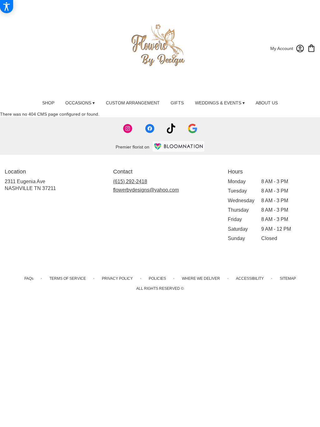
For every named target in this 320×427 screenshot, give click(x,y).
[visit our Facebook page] (150, 128)
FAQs (28, 278)
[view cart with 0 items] (311, 48)
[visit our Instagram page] (128, 128)
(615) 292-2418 (130, 181)
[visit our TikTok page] (171, 128)
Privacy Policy (117, 278)
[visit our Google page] (192, 128)
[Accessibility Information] (6, 6)
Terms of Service (67, 278)
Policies (157, 278)
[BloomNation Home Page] (178, 146)
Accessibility (250, 278)
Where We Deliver (201, 278)
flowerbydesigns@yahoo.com (146, 190)
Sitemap (288, 278)
